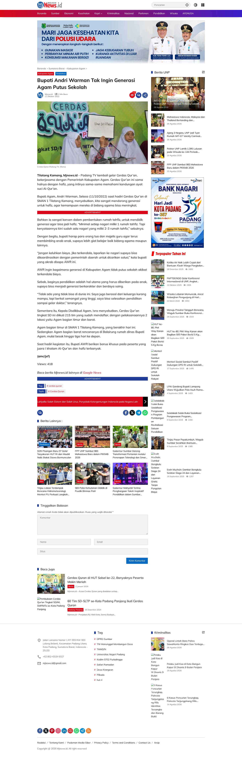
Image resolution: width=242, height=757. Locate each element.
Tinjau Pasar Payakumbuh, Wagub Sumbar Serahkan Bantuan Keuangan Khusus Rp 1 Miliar (185, 441)
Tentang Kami (56, 742)
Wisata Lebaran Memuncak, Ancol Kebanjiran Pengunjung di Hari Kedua (185, 296)
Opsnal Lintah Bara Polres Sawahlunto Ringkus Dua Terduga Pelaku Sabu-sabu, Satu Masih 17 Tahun (185, 642)
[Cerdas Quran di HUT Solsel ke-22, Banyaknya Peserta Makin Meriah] (51, 584)
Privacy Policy (101, 742)
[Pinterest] (52, 730)
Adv (41, 481)
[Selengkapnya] (203, 72)
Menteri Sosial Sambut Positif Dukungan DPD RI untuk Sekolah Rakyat (184, 363)
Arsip (157, 742)
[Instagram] (58, 730)
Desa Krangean (105, 669)
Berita (79, 444)
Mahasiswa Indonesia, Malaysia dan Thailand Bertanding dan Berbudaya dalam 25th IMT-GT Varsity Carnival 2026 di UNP (186, 119)
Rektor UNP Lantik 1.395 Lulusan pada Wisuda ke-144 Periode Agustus (184, 150)
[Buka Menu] (203, 5)
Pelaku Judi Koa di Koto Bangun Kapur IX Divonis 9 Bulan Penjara (184, 665)
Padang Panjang (75, 610)
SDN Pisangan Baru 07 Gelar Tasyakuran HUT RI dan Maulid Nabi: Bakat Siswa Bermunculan (54, 454)
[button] (187, 5)
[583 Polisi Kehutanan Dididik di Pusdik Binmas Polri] (92, 474)
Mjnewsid (49, 94)
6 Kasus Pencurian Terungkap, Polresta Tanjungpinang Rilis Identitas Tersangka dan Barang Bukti (184, 699)
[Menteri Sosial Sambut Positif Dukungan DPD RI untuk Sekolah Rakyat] (157, 365)
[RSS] (88, 730)
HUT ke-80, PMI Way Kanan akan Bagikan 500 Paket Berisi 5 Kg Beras (184, 333)
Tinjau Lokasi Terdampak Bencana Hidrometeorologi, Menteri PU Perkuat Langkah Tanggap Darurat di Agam (52, 491)
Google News (92, 372)
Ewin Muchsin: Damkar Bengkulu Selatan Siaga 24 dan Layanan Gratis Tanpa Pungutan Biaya (184, 471)
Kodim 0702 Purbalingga (109, 659)
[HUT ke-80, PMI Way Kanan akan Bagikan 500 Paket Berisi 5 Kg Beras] (157, 334)
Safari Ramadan (105, 664)
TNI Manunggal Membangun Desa (115, 644)
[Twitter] (132, 413)
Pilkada (100, 674)
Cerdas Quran (57, 391)
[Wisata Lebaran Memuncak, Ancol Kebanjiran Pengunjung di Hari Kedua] (157, 297)
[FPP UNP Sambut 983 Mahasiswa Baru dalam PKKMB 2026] (92, 437)
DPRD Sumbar (104, 639)
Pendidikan (61, 73)
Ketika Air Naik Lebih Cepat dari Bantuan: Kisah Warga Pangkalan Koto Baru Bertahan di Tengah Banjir (184, 264)
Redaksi (41, 742)
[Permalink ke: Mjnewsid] (41, 95)
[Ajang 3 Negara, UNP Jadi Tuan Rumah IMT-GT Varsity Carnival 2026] (157, 136)
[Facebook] (126, 413)
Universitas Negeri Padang (111, 654)
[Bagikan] (145, 95)
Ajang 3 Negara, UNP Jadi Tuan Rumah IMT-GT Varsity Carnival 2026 (183, 134)
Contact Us (144, 742)
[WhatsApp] (145, 413)
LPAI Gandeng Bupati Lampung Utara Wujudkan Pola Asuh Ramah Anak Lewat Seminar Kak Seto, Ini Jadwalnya (185, 388)
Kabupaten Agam (45, 73)
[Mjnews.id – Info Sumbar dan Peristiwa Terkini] (49, 4)
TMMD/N (101, 649)
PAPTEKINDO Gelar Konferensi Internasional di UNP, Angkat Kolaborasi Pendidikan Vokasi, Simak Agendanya (183, 280)
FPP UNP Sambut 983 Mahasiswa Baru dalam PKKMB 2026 (91, 454)
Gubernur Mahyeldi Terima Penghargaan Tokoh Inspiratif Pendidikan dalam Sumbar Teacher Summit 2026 (128, 491)
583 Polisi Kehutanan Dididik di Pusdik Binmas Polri (91, 489)
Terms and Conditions (123, 742)
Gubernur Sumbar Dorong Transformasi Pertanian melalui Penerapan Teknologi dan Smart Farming (130, 454)
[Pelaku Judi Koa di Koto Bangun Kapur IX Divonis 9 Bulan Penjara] (157, 667)
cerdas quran (55, 386)
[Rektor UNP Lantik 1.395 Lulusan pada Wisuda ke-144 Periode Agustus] (157, 151)
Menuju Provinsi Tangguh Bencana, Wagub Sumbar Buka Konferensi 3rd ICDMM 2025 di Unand (185, 311)
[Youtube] (70, 730)
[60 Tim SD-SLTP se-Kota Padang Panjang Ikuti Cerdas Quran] (51, 607)
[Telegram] (138, 413)
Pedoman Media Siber (79, 742)
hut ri (99, 679)
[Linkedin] (64, 730)
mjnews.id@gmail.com (54, 663)
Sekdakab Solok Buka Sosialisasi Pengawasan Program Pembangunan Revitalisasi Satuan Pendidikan (185, 415)
